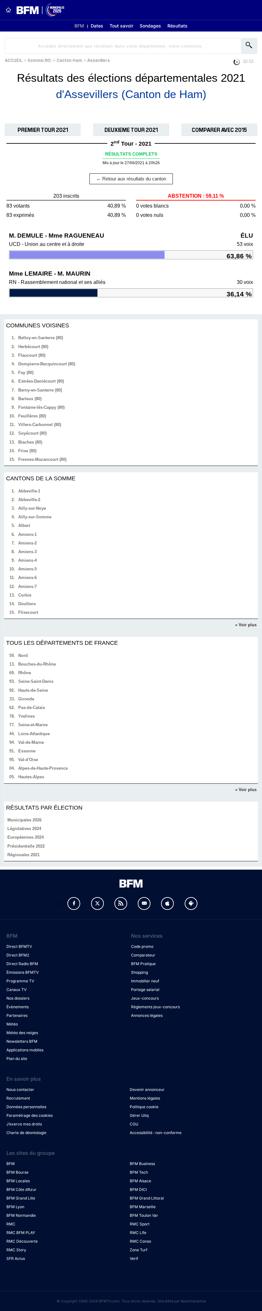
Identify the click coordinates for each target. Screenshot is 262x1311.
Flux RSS (120, 903)
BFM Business (142, 1163)
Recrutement (18, 1098)
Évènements (17, 1006)
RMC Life (138, 1232)
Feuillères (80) (32, 416)
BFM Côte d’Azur (21, 1189)
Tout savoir (121, 25)
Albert (24, 525)
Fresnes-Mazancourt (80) (42, 459)
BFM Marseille (143, 1206)
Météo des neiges (22, 1032)
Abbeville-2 (29, 499)
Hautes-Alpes (31, 776)
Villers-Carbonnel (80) (39, 424)
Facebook (73, 903)
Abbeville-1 (29, 491)
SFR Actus (15, 1258)
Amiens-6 (27, 577)
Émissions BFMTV (22, 972)
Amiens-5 (27, 569)
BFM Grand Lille (20, 1198)
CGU (134, 1124)
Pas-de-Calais (31, 707)
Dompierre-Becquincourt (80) (46, 364)
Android (191, 903)
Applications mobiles (24, 1050)
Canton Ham (69, 60)
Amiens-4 (27, 560)
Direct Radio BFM (22, 963)
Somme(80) (39, 60)
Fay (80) (26, 372)
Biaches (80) (30, 442)
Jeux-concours (145, 998)
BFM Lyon (15, 1206)
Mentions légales (145, 1098)
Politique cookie (144, 1106)
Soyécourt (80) (32, 433)
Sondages (150, 25)
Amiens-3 (27, 551)
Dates (97, 25)
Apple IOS (167, 903)
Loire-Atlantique (34, 733)
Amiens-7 (27, 586)
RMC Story (16, 1249)
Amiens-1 (27, 534)
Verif (134, 1258)
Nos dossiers (17, 998)
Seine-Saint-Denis (35, 681)
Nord (23, 655)
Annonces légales (147, 1015)
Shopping (139, 972)
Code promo (142, 946)
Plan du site (16, 1058)
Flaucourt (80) (31, 355)
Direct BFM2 (17, 955)
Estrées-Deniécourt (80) (41, 381)
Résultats (177, 25)
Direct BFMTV (19, 946)
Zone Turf (138, 1249)
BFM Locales (18, 1180)
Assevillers (98, 60)
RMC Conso (140, 1241)
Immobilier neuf (145, 981)
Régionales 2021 (23, 854)
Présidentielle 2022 (26, 846)
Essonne (26, 751)
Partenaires (16, 1015)
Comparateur (143, 955)
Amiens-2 (27, 543)
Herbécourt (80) (33, 346)
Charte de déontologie (26, 1132)
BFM (79, 25)
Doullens (27, 603)
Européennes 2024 (25, 837)
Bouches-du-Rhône (37, 664)
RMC (10, 1224)
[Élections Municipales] (38, 10)
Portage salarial (145, 989)
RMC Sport (140, 1224)
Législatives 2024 (24, 828)
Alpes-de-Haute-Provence (43, 768)
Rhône (24, 672)
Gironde (26, 699)
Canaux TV (16, 989)
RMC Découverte (22, 1241)
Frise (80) (27, 450)
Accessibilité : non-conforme (155, 1132)
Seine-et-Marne (33, 724)
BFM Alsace (140, 1180)
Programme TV (20, 981)
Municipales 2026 (24, 820)
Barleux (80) (30, 398)
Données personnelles (26, 1106)
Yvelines (26, 716)
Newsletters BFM (21, 1041)
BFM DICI (138, 1189)
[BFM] (8, 10)
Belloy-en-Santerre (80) (40, 337)
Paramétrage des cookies (29, 1115)
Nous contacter (20, 1089)
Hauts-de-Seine (33, 690)
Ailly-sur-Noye (32, 508)
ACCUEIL (13, 60)
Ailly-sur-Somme (34, 516)
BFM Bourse (17, 1172)
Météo (12, 1024)
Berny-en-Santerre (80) (40, 390)
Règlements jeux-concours (155, 1006)
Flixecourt (28, 612)
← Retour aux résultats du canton (131, 178)
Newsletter (144, 903)
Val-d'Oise (28, 759)
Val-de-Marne (31, 742)
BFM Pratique (143, 963)
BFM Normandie (21, 1215)
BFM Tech (139, 1172)
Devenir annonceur (147, 1089)
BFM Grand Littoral (147, 1198)
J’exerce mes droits (24, 1124)
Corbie (24, 595)
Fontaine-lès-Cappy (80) (41, 407)
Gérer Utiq (139, 1115)
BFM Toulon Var (144, 1215)
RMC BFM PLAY (20, 1232)
